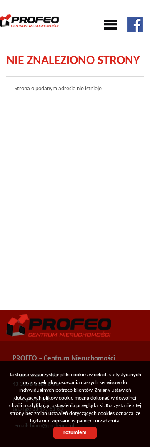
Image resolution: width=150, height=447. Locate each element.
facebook (135, 24)
